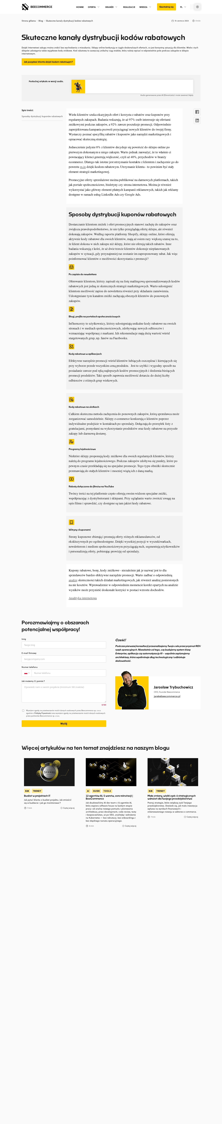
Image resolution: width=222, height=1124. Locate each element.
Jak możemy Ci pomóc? (33, 681)
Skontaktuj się (166, 7)
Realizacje (129, 6)
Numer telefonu (30, 667)
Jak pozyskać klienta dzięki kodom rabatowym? (48, 62)
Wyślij (63, 723)
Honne (80, 6)
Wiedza (143, 6)
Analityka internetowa (83, 598)
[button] (27, 673)
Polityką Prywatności (42, 713)
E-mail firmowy (29, 653)
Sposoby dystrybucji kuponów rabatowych (42, 116)
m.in (83, 167)
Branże (109, 6)
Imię (24, 639)
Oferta (92, 6)
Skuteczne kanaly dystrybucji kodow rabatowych (69, 20)
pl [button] (181, 6)
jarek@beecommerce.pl (167, 696)
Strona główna (29, 20)
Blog (41, 20)
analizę (73, 580)
